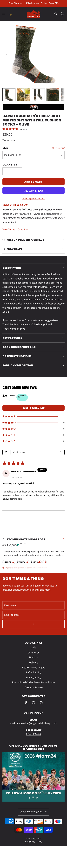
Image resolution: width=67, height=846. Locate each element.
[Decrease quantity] (6, 171)
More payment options (33, 198)
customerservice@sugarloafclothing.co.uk (33, 723)
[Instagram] (33, 702)
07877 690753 (33, 734)
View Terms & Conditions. (16, 229)
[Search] (55, 13)
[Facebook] (25, 702)
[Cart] (63, 13)
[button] (6, 54)
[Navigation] (3, 13)
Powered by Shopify (33, 841)
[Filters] (5, 452)
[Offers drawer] (10, 13)
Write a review (33, 408)
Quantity (9, 164)
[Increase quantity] (18, 171)
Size (5, 148)
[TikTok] (41, 702)
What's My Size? (58, 148)
